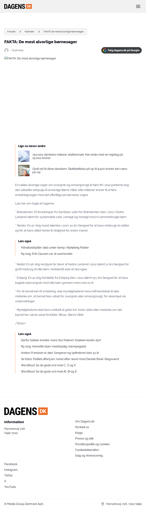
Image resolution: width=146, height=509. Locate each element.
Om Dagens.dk (84, 421)
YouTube (10, 487)
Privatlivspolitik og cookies (92, 444)
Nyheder (29, 31)
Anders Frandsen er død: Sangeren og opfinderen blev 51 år (60, 353)
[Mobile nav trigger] (138, 6)
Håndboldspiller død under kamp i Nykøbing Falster (55, 247)
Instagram (11, 469)
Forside (11, 31)
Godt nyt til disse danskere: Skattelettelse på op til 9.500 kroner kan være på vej (79, 170)
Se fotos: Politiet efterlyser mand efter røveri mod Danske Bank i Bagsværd (70, 359)
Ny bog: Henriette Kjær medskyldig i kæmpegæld (53, 346)
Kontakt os (82, 427)
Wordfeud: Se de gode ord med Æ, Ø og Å (49, 371)
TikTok (8, 475)
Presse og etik (84, 438)
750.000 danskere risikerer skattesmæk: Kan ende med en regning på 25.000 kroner (77, 156)
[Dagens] (67, 6)
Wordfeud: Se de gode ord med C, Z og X (48, 365)
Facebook (10, 464)
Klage (79, 433)
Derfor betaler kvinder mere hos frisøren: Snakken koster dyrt (61, 340)
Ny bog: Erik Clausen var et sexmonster (47, 253)
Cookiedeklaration (87, 450)
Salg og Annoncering (89, 455)
